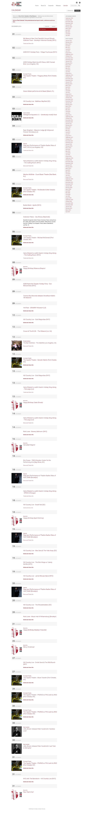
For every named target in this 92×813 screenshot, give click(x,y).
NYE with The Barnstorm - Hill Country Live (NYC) (39, 778)
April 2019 (68, 170)
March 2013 (68, 44)
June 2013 (68, 49)
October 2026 (69, 19)
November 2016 (69, 120)
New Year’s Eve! (28, 792)
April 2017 (68, 128)
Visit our (15, 20)
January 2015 (69, 82)
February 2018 (69, 146)
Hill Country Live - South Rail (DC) (34, 505)
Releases (58, 5)
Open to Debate (26, 112)
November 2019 (69, 182)
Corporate (50, 5)
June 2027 (68, 33)
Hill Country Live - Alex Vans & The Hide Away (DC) (40, 550)
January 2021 (69, 206)
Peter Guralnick (26, 727)
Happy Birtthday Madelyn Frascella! (35, 630)
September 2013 (69, 54)
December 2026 (69, 23)
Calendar (65, 5)
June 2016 (68, 111)
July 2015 (68, 92)
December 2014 (69, 80)
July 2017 (68, 134)
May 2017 (68, 130)
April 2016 (68, 108)
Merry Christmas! (28, 647)
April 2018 (68, 149)
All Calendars (43, 29)
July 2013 (68, 51)
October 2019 (69, 180)
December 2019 (69, 184)
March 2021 (68, 210)
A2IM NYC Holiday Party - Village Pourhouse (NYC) (40, 52)
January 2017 (69, 123)
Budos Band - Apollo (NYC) (32, 205)
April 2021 (68, 211)
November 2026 (69, 21)
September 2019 (69, 178)
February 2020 (69, 187)
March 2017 (68, 127)
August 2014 (68, 73)
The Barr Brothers (26, 341)
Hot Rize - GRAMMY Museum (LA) (34, 308)
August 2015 (68, 94)
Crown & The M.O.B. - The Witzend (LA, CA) (37, 331)
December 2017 (69, 142)
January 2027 (69, 25)
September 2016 (69, 116)
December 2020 (69, 204)
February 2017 (69, 125)
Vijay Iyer (25, 143)
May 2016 (68, 109)
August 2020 (68, 197)
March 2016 (68, 106)
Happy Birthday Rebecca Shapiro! (34, 268)
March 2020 (68, 189)
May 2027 (68, 32)
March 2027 (68, 28)
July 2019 (68, 175)
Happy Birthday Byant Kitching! (33, 518)
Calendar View (70, 10)
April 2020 (68, 191)
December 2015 (69, 101)
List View (77, 10)
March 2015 (68, 85)
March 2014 (68, 64)
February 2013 (69, 42)
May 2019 (68, 172)
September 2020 (69, 199)
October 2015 (69, 97)
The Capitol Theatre (27, 74)
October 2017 (69, 139)
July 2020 (68, 196)
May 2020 (68, 192)
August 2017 (68, 135)
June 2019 (68, 173)
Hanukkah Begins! (29, 445)
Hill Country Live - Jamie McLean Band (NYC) (38, 576)
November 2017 (69, 140)
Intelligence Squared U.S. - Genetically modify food (40, 115)
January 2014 (69, 61)
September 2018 (69, 158)
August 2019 (68, 177)
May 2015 (68, 89)
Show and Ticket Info (28, 166)
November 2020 (69, 203)
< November (47, 26)
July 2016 (68, 113)
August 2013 (68, 52)
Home (37, 5)
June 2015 (68, 90)
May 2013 (68, 47)
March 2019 (68, 168)
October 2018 (69, 159)
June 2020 (68, 194)
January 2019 (69, 165)
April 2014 (68, 66)
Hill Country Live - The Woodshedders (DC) (37, 605)
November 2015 (69, 99)
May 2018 (68, 151)
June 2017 (68, 132)
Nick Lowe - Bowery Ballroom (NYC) (35, 431)
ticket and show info (28, 507)
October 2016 (69, 118)
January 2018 (69, 144)
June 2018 (68, 153)
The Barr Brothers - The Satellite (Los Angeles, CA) (39, 343)
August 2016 (68, 115)
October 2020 (69, 201)
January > (54, 26)
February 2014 (69, 63)
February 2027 (69, 26)
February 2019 (69, 166)
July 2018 (68, 154)
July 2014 (68, 71)
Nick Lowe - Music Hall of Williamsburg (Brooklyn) (39, 616)
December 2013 (69, 59)
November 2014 (69, 78)
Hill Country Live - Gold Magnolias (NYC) (36, 319)
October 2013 (69, 56)
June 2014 (68, 70)
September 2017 (69, 137)
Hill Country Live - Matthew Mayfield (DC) (36, 101)
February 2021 (69, 208)
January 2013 (69, 40)
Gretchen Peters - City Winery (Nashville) (36, 217)
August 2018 (68, 156)
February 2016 (69, 104)
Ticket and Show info (28, 150)
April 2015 (68, 87)
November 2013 (69, 57)
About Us (43, 5)
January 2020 (69, 185)
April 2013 (68, 45)
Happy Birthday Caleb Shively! (33, 402)
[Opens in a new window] (76, 2)
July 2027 (68, 35)
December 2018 (69, 163)
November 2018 (69, 161)
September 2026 (69, 18)
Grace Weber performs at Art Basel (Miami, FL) (38, 91)
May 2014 (68, 68)
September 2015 (69, 96)
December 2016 (69, 121)
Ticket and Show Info (28, 43)
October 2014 (69, 76)
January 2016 (69, 102)
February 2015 (69, 83)
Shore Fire (25, 266)
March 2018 (68, 147)
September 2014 (69, 75)
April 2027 (68, 30)
